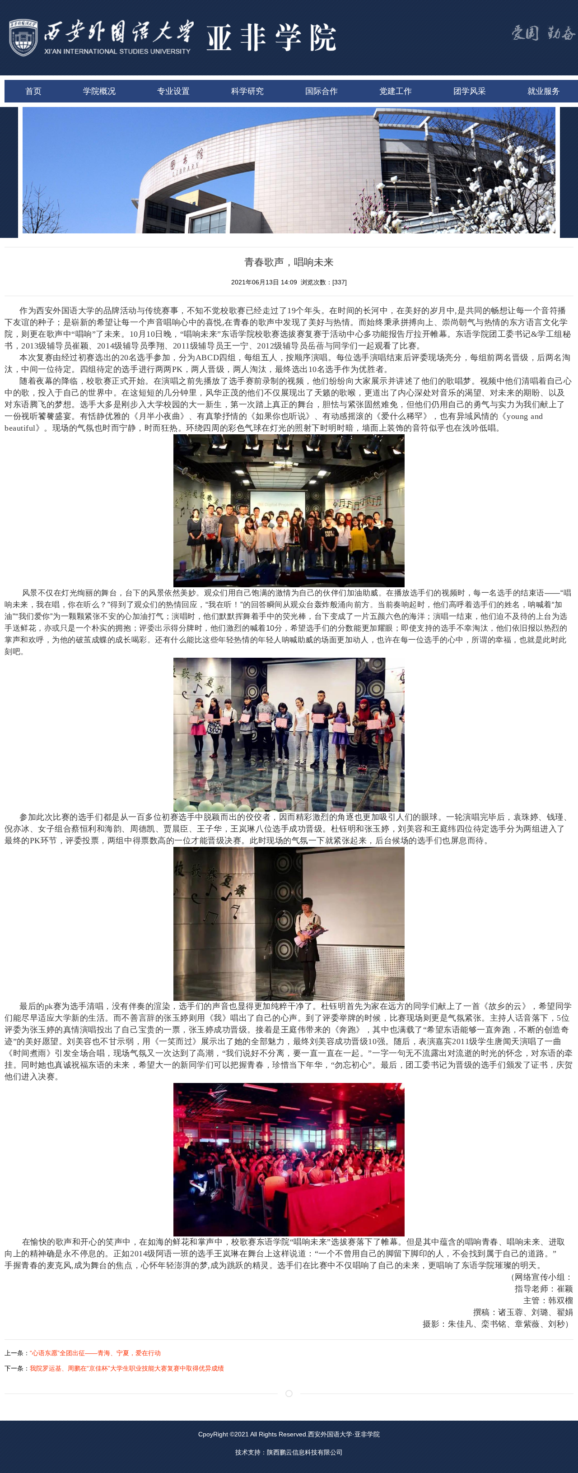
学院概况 (99, 91)
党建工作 (395, 91)
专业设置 (173, 91)
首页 (33, 91)
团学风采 (469, 91)
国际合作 (321, 91)
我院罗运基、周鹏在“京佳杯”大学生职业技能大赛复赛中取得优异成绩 (127, 1368)
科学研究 (247, 91)
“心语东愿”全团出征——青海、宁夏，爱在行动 (95, 1353)
